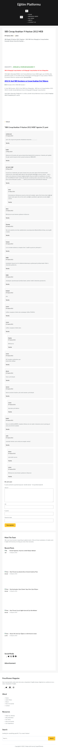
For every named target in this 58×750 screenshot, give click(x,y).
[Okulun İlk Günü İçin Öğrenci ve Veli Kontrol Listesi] (6, 641)
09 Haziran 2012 (9, 226)
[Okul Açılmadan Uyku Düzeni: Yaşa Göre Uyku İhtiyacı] (6, 599)
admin (17, 35)
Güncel (8, 121)
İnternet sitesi (8, 517)
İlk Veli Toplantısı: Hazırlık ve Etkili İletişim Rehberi (23, 550)
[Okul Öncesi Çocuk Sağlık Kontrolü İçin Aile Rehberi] (6, 621)
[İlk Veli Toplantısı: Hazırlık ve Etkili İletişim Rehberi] (6, 560)
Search (51, 738)
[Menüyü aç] (21, 17)
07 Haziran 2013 (9, 135)
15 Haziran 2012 (9, 210)
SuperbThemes (39, 746)
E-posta (7, 510)
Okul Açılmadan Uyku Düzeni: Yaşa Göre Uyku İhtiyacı (24, 589)
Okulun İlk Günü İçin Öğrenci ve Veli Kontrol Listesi (23, 633)
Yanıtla (7, 143)
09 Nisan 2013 (9, 169)
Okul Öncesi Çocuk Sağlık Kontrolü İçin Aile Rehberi (23, 610)
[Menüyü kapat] (26, 11)
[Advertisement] (29, 53)
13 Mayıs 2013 (9, 151)
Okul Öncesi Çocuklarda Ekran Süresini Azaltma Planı (24, 571)
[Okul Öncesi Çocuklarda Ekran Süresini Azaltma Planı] (6, 579)
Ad (5, 504)
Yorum (7, 487)
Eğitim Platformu (29, 4)
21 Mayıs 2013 (11, 191)
